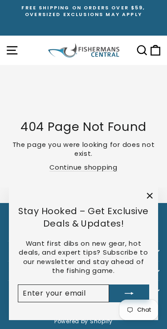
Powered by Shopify (83, 321)
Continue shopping (83, 167)
